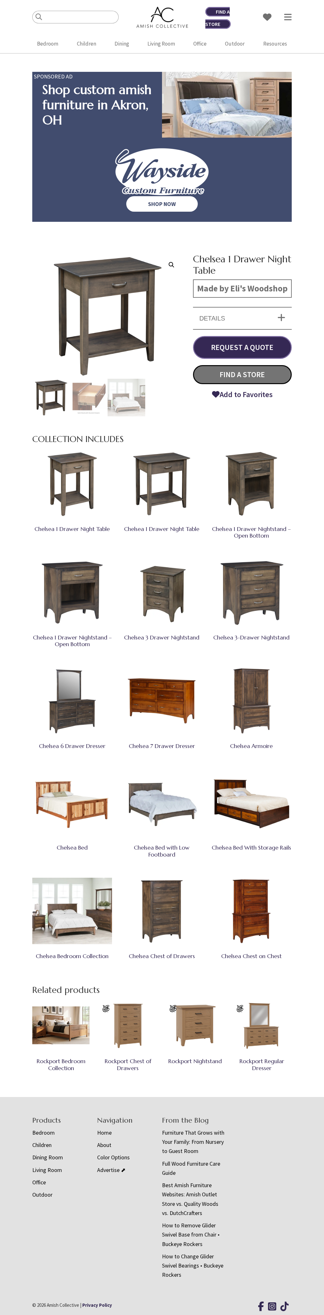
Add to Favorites (246, 394)
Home (104, 1132)
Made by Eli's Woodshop (242, 288)
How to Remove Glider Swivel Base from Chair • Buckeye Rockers (191, 1235)
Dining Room (47, 1157)
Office (200, 43)
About (104, 1145)
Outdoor (235, 43)
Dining (122, 43)
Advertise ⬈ (111, 1170)
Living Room (161, 43)
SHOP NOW (162, 204)
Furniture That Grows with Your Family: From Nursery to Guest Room (193, 1142)
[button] (171, 265)
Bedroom (47, 43)
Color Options (113, 1157)
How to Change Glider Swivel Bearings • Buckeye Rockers (192, 1266)
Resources (275, 43)
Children (86, 43)
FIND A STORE (242, 374)
